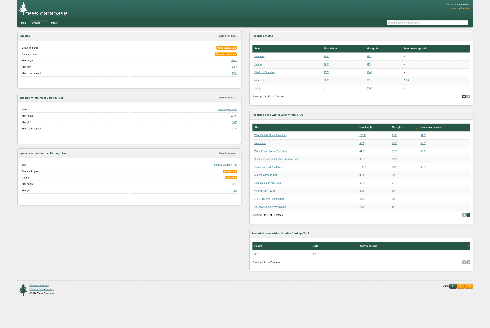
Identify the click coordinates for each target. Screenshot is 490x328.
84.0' (423, 143)
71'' (393, 183)
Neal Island (260, 143)
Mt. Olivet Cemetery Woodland (270, 206)
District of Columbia (264, 72)
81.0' (361, 151)
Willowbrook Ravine (264, 191)
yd (468, 286)
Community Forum (39, 285)
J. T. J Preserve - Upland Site (269, 199)
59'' (393, 191)
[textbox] (427, 22)
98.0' (326, 64)
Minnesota (259, 80)
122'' (394, 151)
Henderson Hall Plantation (268, 167)
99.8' (326, 56)
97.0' (234, 73)
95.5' (326, 72)
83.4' (361, 191)
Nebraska (259, 56)
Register (465, 8)
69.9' (361, 183)
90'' (235, 190)
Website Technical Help (41, 289)
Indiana (258, 64)
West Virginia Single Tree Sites (270, 135)
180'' (369, 72)
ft (452, 286)
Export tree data (227, 36)
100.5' (362, 167)
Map (23, 23)
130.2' (234, 60)
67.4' (361, 206)
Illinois (257, 88)
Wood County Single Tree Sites (270, 151)
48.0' (423, 167)
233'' (234, 67)
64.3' (361, 199)
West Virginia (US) (227, 109)
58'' (393, 199)
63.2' (423, 151)
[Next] (468, 215)
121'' (394, 159)
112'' (369, 56)
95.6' (361, 159)
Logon (454, 8)
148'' (394, 143)
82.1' (234, 184)
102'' (394, 167)
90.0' (326, 80)
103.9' (234, 116)
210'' (369, 88)
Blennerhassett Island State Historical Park (276, 159)
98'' (368, 80)
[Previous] (464, 96)
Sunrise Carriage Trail (225, 165)
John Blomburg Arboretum (268, 183)
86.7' (361, 143)
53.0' (406, 80)
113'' (369, 64)
